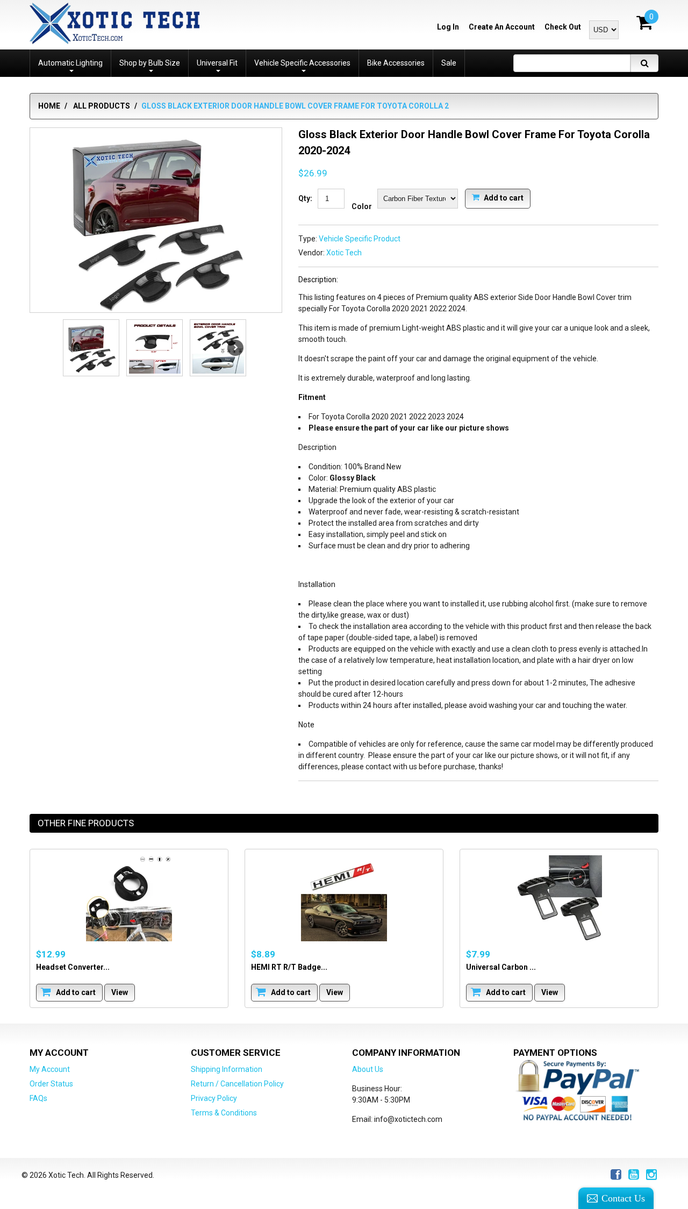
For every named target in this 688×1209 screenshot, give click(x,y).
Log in (448, 27)
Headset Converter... (73, 966)
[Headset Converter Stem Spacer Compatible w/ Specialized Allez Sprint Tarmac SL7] (129, 898)
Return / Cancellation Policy (237, 1083)
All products (101, 106)
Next (235, 348)
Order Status (51, 1083)
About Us (367, 1069)
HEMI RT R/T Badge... (289, 966)
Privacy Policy (214, 1098)
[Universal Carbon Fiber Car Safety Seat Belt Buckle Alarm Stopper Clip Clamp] (559, 898)
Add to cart (503, 197)
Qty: (305, 198)
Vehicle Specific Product (359, 238)
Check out (562, 27)
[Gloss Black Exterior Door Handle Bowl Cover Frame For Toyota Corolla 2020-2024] (156, 221)
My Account (50, 1069)
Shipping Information (226, 1069)
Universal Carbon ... (501, 966)
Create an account (502, 27)
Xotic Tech (344, 252)
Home (49, 106)
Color (362, 206)
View (119, 992)
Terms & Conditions (224, 1112)
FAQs (38, 1098)
